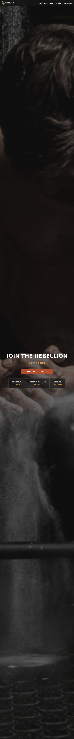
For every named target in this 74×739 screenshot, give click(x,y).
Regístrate (43, 3)
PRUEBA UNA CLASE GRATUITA (37, 371)
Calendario (68, 3)
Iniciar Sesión (55, 3)
